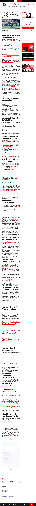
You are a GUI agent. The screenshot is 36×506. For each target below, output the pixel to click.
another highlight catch (9, 152)
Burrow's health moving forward (6, 146)
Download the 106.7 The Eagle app (26, 45)
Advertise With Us (23, 6)
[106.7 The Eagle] (18, 1)
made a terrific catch (8, 249)
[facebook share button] (2, 30)
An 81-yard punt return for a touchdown (7, 156)
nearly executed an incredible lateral (10, 434)
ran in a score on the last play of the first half (8, 43)
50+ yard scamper (5, 90)
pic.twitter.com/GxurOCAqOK (7, 56)
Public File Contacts (4, 486)
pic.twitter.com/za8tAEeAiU (6, 340)
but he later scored (7, 280)
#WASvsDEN (5, 385)
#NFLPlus (8, 55)
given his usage (13, 86)
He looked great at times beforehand (14, 322)
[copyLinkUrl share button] (7, 30)
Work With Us (3, 483)
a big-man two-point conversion (10, 300)
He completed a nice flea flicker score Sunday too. (9, 190)
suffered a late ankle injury (7, 321)
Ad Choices (5, 496)
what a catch (11, 399)
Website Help (20, 482)
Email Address (27, 56)
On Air (14, 6)
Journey (17, 4)
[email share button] (5, 30)
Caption (18, 28)
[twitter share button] (4, 30)
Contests (17, 6)
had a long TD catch (15, 406)
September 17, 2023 (10, 57)
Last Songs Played (11, 6)
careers (9, 496)
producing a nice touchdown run (15, 89)
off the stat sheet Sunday (10, 47)
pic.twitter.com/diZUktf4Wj (6, 167)
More (26, 6)
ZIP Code (24, 56)
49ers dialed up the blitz (14, 40)
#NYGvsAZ (5, 338)
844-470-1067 (29, 27)
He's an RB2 (15, 220)
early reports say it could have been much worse (8, 324)
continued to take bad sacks (5, 265)
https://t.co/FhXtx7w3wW (14, 55)
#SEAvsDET (16, 166)
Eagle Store (19, 6)
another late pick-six (14, 265)
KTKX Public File (4, 487)
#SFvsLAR (5, 54)
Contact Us (3, 482)
